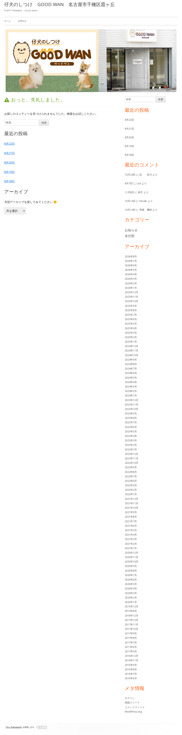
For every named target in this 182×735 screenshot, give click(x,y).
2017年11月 (131, 624)
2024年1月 (131, 395)
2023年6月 (131, 427)
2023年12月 (131, 400)
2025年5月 (131, 323)
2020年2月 (131, 597)
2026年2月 (131, 283)
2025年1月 (131, 341)
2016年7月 (131, 673)
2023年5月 (131, 431)
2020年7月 (131, 575)
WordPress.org (133, 711)
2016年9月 (131, 665)
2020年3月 (131, 593)
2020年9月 (131, 566)
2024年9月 (131, 359)
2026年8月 (131, 256)
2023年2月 (131, 444)
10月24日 (130, 174)
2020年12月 (131, 552)
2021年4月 (131, 534)
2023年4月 (131, 436)
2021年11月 (131, 503)
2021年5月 (131, 530)
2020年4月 (131, 588)
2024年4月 (131, 382)
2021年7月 (131, 521)
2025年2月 (131, 337)
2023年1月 (131, 449)
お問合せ (22, 20)
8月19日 (9, 172)
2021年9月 (131, 512)
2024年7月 (131, 368)
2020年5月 (131, 584)
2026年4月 (131, 274)
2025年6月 (131, 319)
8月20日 (9, 163)
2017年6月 (131, 647)
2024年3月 (131, 386)
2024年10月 (131, 355)
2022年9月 (131, 467)
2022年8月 (131, 472)
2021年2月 (131, 543)
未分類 (129, 236)
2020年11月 (131, 557)
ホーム (7, 20)
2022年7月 (131, 476)
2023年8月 (131, 418)
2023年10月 (131, 409)
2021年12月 (131, 498)
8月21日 (9, 153)
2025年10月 (131, 301)
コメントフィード (135, 707)
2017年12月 (131, 620)
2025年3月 (131, 332)
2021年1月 (131, 548)
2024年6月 (131, 373)
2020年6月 (131, 579)
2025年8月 (131, 310)
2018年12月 (131, 615)
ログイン (130, 698)
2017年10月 (131, 629)
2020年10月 (131, 561)
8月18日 (9, 181)
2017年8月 (131, 637)
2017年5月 (131, 651)
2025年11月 (131, 296)
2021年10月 (131, 507)
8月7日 (129, 183)
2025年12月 (131, 292)
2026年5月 (131, 269)
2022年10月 (131, 462)
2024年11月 (131, 350)
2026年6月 (131, 265)
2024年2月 (131, 391)
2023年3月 (131, 440)
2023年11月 (131, 404)
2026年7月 (131, 261)
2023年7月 (131, 422)
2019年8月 (131, 611)
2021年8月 (131, 516)
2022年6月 (131, 480)
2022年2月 (131, 489)
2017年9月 (131, 633)
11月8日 (129, 192)
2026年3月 (131, 278)
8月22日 (9, 144)
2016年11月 (131, 660)
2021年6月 (131, 525)
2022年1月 (131, 494)
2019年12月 (131, 606)
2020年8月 (131, 570)
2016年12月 (131, 655)
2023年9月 (131, 413)
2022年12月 (131, 454)
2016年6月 (131, 678)
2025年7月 (131, 314)
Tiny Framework (14, 727)
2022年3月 (131, 485)
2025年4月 (131, 328)
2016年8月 (131, 669)
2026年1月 (131, 287)
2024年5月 (131, 377)
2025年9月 (131, 305)
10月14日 (130, 201)
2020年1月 (131, 602)
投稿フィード (132, 702)
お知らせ (131, 230)
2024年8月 (131, 364)
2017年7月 (131, 642)
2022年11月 (131, 458)
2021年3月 (131, 539)
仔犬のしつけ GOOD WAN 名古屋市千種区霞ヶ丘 (59, 4)
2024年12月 (131, 346)
